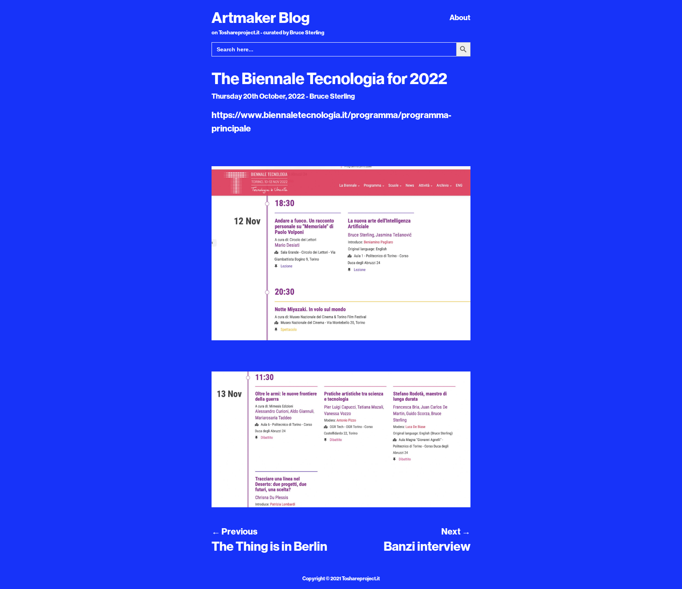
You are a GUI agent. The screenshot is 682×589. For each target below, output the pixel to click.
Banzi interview (427, 546)
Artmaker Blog (261, 17)
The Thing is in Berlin (269, 546)
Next (455, 531)
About (460, 17)
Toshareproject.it (361, 578)
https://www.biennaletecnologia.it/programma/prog (316, 114)
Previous (234, 531)
